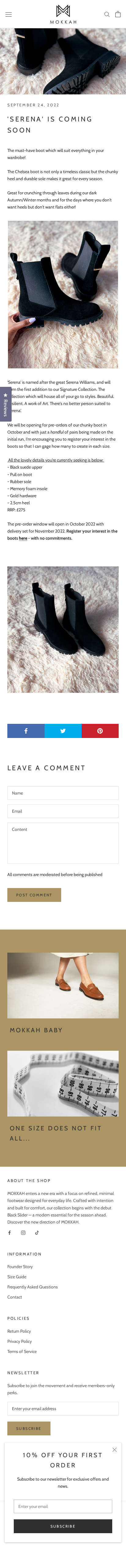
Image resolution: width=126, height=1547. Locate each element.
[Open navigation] (9, 14)
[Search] (107, 14)
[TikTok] (37, 1232)
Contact (14, 1297)
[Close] (114, 1449)
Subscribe (63, 1526)
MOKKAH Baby (36, 1030)
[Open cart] (117, 14)
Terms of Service (22, 1351)
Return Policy (19, 1331)
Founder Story (20, 1266)
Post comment (34, 895)
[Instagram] (23, 1232)
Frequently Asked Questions (32, 1287)
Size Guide (16, 1276)
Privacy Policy (19, 1341)
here (23, 538)
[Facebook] (9, 1232)
